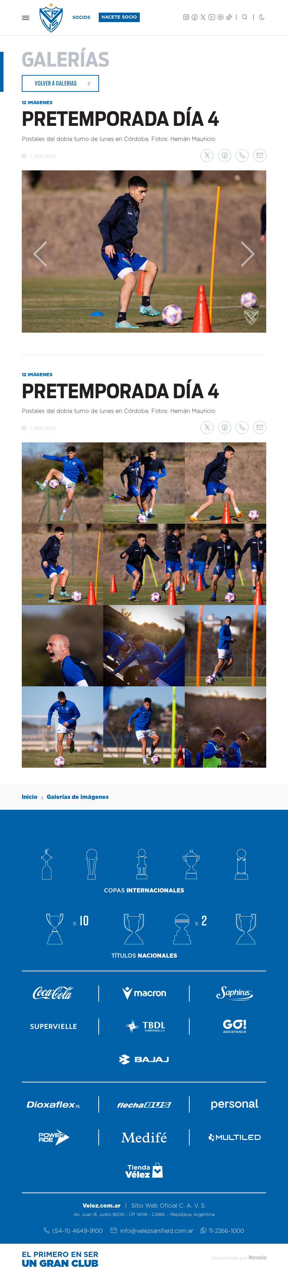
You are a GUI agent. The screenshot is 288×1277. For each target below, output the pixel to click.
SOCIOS (81, 17)
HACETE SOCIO (119, 17)
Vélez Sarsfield (51, 18)
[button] (207, 155)
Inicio (30, 797)
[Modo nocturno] (256, 18)
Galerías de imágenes (78, 797)
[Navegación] (26, 18)
